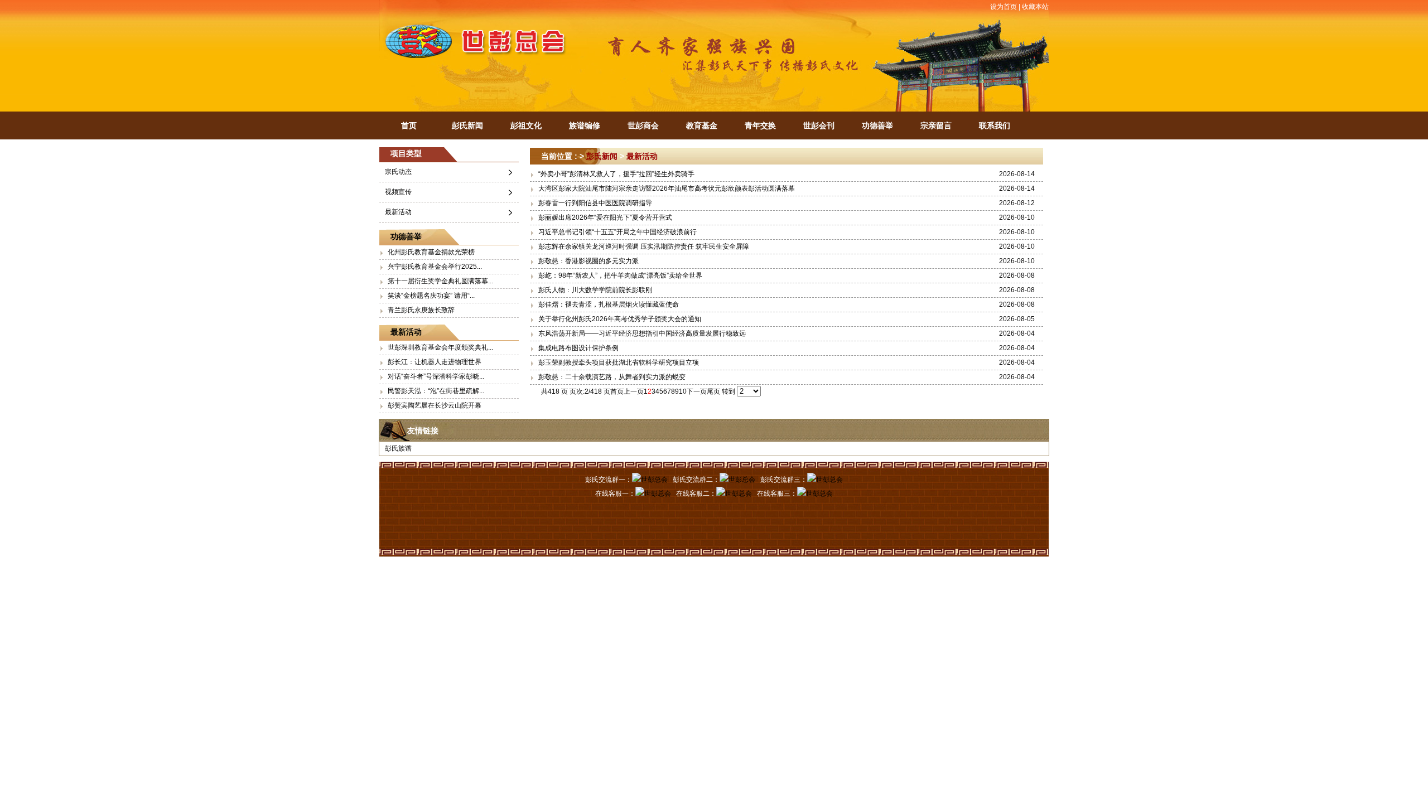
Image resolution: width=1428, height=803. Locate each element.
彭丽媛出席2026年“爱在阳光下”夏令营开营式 (605, 217)
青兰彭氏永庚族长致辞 (421, 310)
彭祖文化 (526, 125)
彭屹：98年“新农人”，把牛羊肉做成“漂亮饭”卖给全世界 (620, 275)
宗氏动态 (398, 172)
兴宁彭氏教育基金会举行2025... (435, 266)
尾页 (713, 391)
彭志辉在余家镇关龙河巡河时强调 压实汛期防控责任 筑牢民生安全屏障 (643, 246)
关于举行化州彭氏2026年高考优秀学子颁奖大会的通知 (619, 319)
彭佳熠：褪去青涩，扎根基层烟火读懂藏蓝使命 (608, 304)
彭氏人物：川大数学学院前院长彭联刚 (595, 290)
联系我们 (994, 125)
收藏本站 (1035, 7)
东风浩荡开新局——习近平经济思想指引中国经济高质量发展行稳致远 (642, 333)
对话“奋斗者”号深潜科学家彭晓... (436, 376)
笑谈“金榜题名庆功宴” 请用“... (431, 295)
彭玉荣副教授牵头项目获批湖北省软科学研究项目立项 (618, 362)
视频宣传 (398, 192)
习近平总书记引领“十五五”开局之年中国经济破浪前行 (617, 232)
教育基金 (701, 125)
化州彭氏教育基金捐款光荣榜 (431, 252)
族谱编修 (584, 125)
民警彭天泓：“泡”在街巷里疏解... (436, 391)
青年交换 (760, 125)
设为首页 (1003, 7)
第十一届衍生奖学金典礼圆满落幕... (440, 281)
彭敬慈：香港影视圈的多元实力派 (588, 261)
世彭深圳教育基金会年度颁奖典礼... (440, 347)
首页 (409, 125)
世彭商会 (643, 125)
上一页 (634, 391)
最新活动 (398, 212)
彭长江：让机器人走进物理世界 (434, 362)
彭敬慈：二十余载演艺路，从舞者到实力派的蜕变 (612, 377)
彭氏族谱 (398, 448)
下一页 (697, 391)
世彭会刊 (818, 125)
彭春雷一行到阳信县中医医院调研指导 (595, 203)
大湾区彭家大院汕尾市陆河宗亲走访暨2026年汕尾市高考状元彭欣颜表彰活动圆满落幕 (666, 188)
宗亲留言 (936, 125)
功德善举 (877, 125)
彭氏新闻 (467, 125)
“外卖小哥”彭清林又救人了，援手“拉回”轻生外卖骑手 (616, 174)
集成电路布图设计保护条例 (578, 348)
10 (683, 391)
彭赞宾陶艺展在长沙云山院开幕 (434, 405)
